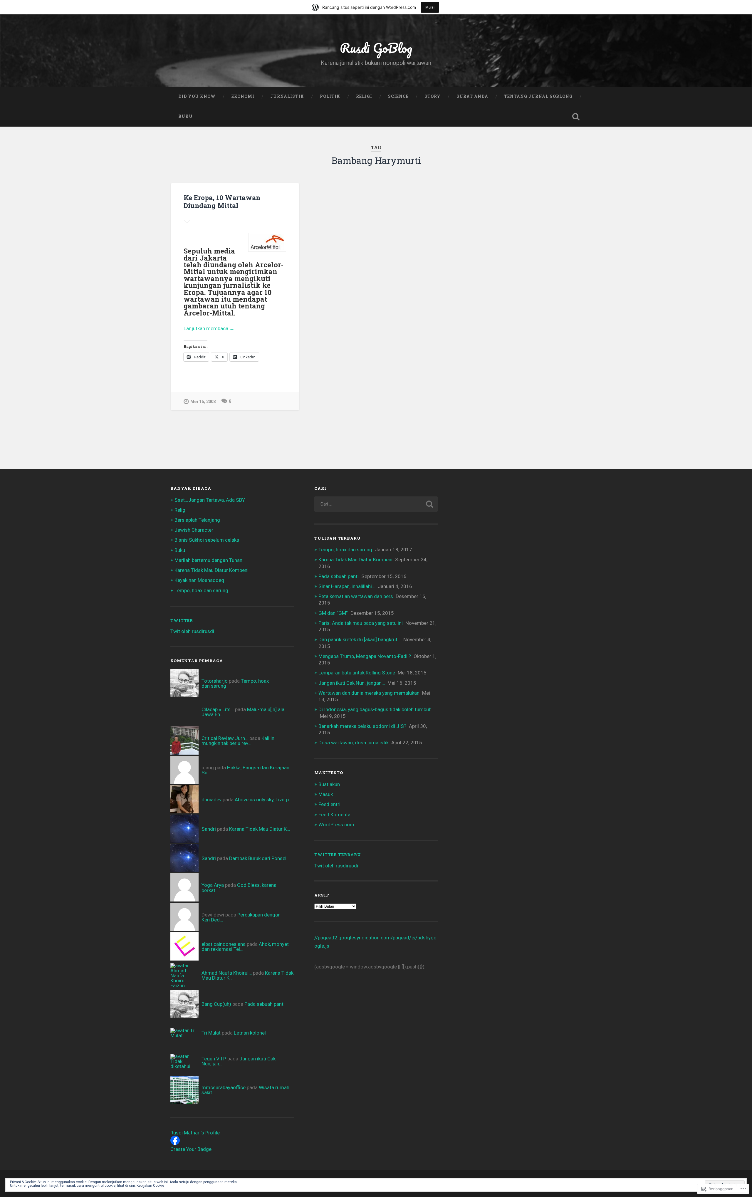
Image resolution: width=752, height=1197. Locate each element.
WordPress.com (336, 824)
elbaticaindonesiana (224, 944)
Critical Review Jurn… (225, 738)
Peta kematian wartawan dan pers (355, 596)
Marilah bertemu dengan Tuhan (208, 560)
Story (432, 96)
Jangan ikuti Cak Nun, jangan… (351, 683)
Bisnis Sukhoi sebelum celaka (206, 540)
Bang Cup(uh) (216, 1004)
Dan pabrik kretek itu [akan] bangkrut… (359, 639)
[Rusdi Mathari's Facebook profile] (175, 1143)
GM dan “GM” (333, 613)
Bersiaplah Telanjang (197, 520)
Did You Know (197, 96)
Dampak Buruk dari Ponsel (257, 858)
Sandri (209, 829)
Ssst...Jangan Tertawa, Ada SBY (209, 500)
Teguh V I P (214, 1059)
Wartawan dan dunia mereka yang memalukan (368, 693)
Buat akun (329, 784)
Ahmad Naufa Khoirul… (227, 973)
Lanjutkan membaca (209, 329)
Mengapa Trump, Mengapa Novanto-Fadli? (364, 656)
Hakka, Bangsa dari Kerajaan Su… (245, 770)
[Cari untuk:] (376, 504)
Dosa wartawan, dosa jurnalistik (353, 743)
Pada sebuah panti (264, 1004)
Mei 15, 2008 (203, 401)
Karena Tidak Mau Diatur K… (259, 829)
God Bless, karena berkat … (239, 887)
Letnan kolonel (250, 1033)
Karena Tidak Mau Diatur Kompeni (211, 570)
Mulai (429, 7)
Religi (364, 96)
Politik (330, 96)
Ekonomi (242, 96)
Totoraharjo (215, 681)
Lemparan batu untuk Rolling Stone (356, 673)
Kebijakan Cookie (150, 1185)
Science (398, 96)
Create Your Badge (191, 1149)
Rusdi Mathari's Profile (195, 1133)
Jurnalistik (287, 96)
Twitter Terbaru (337, 854)
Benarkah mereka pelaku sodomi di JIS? (362, 726)
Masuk (325, 794)
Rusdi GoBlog (376, 47)
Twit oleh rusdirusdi (192, 631)
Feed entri (329, 804)
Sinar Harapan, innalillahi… (346, 586)
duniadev (211, 800)
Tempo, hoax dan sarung (201, 590)
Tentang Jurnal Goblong (538, 96)
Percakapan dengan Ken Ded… (241, 917)
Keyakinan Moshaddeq (199, 580)
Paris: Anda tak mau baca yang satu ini (360, 623)
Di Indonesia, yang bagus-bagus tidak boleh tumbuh (375, 709)
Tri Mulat (211, 1033)
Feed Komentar (335, 814)
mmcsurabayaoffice (224, 1087)
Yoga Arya (213, 885)
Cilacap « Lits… (218, 709)
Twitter (181, 620)
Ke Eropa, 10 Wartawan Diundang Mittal (222, 201)
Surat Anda (472, 96)
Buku (185, 116)
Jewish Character (193, 530)
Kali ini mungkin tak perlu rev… (239, 740)
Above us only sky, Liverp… (263, 800)
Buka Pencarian (576, 117)
